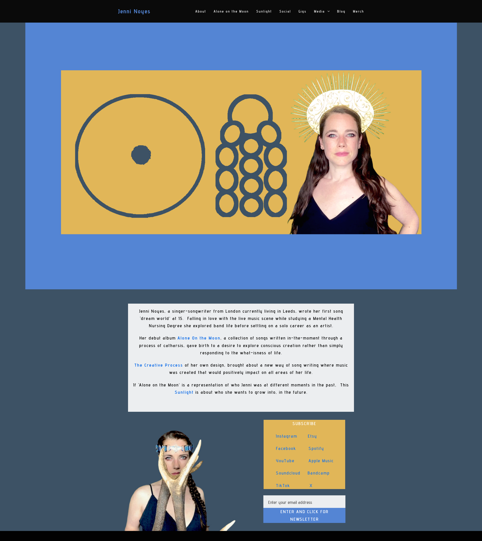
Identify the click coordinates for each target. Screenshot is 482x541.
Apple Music (321, 460)
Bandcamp (319, 473)
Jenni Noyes (134, 11)
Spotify (316, 448)
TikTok (283, 485)
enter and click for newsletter (304, 515)
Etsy (312, 436)
